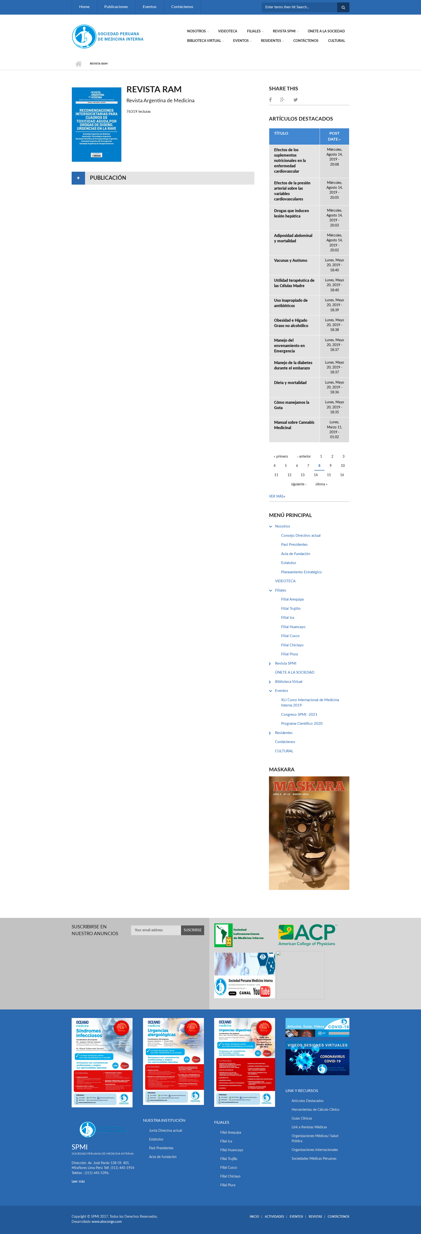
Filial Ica (287, 618)
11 (276, 475)
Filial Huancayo (293, 627)
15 (329, 475)
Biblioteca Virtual (204, 41)
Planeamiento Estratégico (301, 572)
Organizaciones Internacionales (315, 1150)
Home (84, 7)
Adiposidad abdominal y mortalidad (293, 238)
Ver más (276, 496)
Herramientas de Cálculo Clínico (315, 1110)
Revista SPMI (284, 31)
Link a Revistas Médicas (309, 1127)
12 (289, 475)
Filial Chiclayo (292, 645)
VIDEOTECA (227, 31)
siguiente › (298, 484)
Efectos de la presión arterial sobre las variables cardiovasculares (292, 191)
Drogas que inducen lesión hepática (291, 213)
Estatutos (288, 563)
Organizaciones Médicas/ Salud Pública (315, 1138)
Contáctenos (182, 7)
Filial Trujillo (291, 609)
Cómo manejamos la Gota (291, 405)
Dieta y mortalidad (290, 383)
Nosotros (196, 31)
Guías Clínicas (302, 1118)
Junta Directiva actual (165, 1130)
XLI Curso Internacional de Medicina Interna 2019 (310, 702)
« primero (281, 456)
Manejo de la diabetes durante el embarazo (293, 365)
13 (303, 475)
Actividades (274, 1216)
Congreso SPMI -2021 (299, 714)
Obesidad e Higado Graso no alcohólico (291, 323)
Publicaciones (116, 7)
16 (342, 475)
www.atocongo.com (107, 1222)
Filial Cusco (290, 636)
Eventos (149, 7)
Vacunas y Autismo (290, 261)
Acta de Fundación (295, 554)
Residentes (271, 41)
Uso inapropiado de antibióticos (291, 303)
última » (321, 484)
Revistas (315, 1216)
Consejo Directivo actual (301, 535)
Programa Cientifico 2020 (302, 723)
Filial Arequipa (292, 599)
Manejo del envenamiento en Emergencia (289, 346)
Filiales (254, 31)
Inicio (78, 64)
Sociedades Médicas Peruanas (314, 1158)
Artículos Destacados (308, 1101)
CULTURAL (336, 41)
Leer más (78, 1181)
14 (316, 475)
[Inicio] (108, 36)
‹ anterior (304, 456)
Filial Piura (289, 654)
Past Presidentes (294, 544)
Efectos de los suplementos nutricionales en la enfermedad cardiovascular (290, 160)
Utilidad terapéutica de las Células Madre (294, 283)
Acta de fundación (163, 1157)
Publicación (108, 178)
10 (343, 466)
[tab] (163, 178)
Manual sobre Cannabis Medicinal (294, 425)
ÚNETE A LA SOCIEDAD (326, 31)
